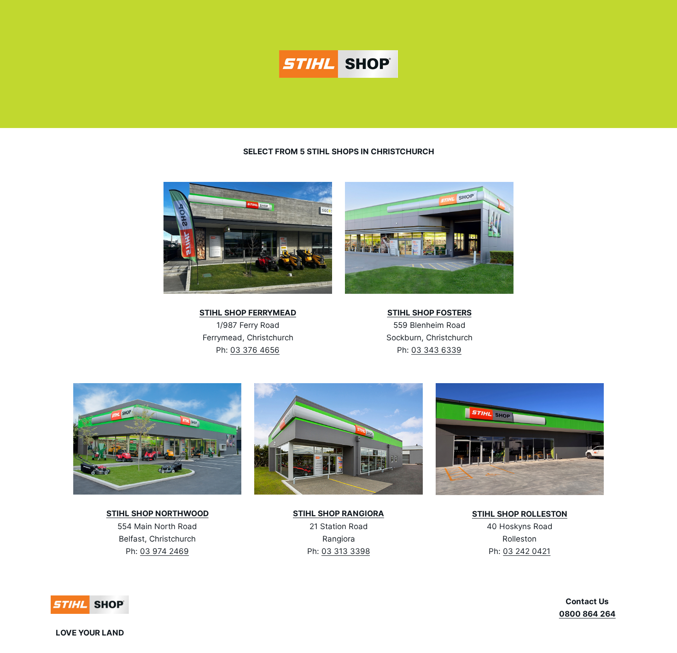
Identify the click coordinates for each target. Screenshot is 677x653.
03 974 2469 (164, 551)
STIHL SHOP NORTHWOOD (157, 513)
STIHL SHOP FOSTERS (429, 312)
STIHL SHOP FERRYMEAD (247, 312)
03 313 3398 (345, 551)
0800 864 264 (587, 613)
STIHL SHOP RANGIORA (338, 513)
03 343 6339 (436, 350)
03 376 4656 (255, 350)
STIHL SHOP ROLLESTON (519, 514)
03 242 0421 (526, 551)
